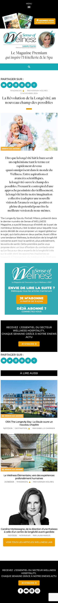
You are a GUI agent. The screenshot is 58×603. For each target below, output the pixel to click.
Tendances (22, 482)
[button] (29, 7)
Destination (21, 428)
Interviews (24, 535)
